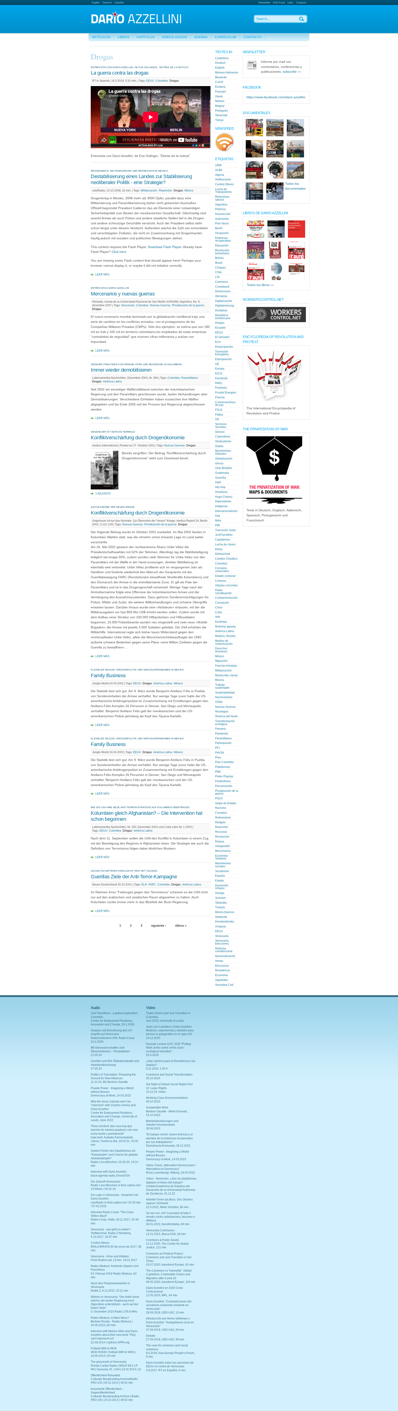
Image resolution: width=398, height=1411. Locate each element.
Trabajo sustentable (222, 686)
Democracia (222, 291)
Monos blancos (224, 912)
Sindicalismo (223, 441)
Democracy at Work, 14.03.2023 (111, 1095)
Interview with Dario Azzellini (108, 1171)
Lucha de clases (225, 544)
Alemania (221, 296)
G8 (217, 419)
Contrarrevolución (226, 597)
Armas (219, 961)
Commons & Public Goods (162, 1240)
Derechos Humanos (221, 650)
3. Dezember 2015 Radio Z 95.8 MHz (114, 1311)
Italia (218, 520)
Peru (218, 757)
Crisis (218, 607)
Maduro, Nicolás (225, 636)
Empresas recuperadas (223, 239)
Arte (217, 617)
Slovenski (221, 115)
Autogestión (222, 846)
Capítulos (145, 37)
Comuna (220, 580)
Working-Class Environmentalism (167, 1097)
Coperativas (222, 436)
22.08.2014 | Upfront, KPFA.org (110, 1342)
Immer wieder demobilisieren (121, 370)
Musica (219, 680)
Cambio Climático (226, 558)
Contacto (301, 2)
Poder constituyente (223, 592)
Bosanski (221, 77)
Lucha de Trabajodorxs (223, 191)
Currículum (225, 37)
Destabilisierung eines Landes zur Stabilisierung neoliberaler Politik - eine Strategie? (141, 179)
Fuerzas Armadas (226, 665)
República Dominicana (222, 317)
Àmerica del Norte (226, 716)
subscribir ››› (292, 71)
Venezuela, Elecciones (222, 942)
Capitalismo (222, 539)
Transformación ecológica (225, 723)
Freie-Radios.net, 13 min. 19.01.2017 (114, 1260)
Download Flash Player (164, 247)
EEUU (150, 80)
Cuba (218, 612)
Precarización (223, 786)
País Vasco (222, 223)
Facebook (221, 378)
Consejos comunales (222, 569)
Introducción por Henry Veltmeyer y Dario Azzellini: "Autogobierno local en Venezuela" (170, 1322)
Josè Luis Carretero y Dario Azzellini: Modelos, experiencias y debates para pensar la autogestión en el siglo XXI (170, 1030)
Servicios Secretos (221, 425)
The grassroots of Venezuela (108, 1361)
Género (220, 432)
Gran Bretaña (223, 468)
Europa (219, 368)
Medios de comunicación (224, 642)
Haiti (218, 482)
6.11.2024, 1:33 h (157, 1068)
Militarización (149, 190)
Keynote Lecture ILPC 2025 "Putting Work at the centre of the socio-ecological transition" (168, 1048)
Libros (123, 37)
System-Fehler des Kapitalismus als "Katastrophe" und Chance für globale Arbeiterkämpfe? (114, 1154)
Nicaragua (221, 711)
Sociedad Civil (224, 984)
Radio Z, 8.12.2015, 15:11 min (109, 1290)
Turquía (220, 907)
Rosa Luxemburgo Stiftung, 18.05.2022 (170, 1172)
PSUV (219, 798)
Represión (165, 190)
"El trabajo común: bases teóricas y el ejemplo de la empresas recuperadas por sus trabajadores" (169, 1138)
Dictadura (221, 310)
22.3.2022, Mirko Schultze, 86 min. (167, 1207)
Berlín (218, 228)
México (188, 190)
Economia (221, 975)
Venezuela (128, 305)
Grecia (219, 463)
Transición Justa (225, 530)
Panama (220, 728)
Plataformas (222, 767)
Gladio (219, 446)
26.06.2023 (153, 1128)
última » (181, 925)
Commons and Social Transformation (169, 1074)
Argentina (221, 204)
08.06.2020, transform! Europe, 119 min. (171, 1282)
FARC (152, 884)
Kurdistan (221, 621)
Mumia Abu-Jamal (226, 675)
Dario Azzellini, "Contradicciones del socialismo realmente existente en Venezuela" (168, 1305)
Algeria (219, 174)
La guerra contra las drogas (120, 73)
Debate (150, 1335)
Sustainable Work (157, 1107)
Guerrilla (220, 477)
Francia (220, 397)
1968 (218, 165)
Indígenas (221, 506)
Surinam (220, 897)
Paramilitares (189, 377)
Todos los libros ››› (260, 285)
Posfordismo (223, 781)
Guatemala (222, 472)
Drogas (174, 80)
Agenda (201, 37)
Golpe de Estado (225, 803)
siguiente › (158, 925)
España (220, 875)
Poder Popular (224, 776)
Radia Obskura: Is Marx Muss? (110, 1317)
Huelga (219, 893)
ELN (144, 884)
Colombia (162, 80)
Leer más (102, 274)
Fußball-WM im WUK (104, 1348)
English (96, 2)
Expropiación (223, 359)
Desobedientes (224, 921)
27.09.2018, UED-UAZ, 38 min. (165, 1339)
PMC (218, 771)
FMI (217, 525)
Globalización (223, 458)
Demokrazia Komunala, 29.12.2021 (168, 1145)
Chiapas (220, 267)
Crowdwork (222, 286)
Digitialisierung (224, 305)
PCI (217, 747)
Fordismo (221, 387)
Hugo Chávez (223, 496)
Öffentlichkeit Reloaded (105, 1375)
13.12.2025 (153, 1038)
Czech (219, 82)
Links (290, 2)
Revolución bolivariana (222, 252)
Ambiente (221, 917)
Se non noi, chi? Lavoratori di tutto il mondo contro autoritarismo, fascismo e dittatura (170, 1217)
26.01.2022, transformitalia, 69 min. (168, 1224)
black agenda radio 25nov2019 (110, 1175)
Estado (219, 880)
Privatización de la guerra (188, 305)
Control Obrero (224, 184)
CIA (217, 277)
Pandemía (221, 733)
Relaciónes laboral (222, 198)
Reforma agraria (225, 626)
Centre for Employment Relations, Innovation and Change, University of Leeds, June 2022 (114, 1116)
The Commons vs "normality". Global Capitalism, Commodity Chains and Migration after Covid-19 (169, 1274)
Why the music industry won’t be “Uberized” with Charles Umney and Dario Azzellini (113, 1105)
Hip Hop (220, 487)
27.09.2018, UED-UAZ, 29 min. (165, 1329)
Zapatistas (221, 980)
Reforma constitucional (223, 950)
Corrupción (222, 602)
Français (220, 91)
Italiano (219, 101)
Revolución (222, 836)
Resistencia (222, 970)
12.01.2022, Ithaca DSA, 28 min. (166, 1234)
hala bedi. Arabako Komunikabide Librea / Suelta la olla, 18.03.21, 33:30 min (114, 1141)
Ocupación (222, 233)
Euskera (220, 86)
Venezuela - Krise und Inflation (110, 1256)
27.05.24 (96, 1068)
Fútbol (219, 414)
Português (221, 110)
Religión (220, 822)
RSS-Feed (279, 2)
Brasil (218, 262)
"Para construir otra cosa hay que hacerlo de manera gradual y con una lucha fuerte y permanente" (114, 1130)
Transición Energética (222, 353)
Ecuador (220, 327)
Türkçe (219, 120)
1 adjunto (103, 493)
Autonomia (222, 218)
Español (119, 2)
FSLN (218, 409)
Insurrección (223, 214)
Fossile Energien (225, 392)
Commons (221, 281)
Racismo (220, 808)
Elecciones (222, 965)
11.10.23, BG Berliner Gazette (109, 1082)
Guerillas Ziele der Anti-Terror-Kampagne (134, 876)
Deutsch (107, 2)
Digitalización (223, 301)
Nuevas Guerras (160, 305)
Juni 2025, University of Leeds (165, 1020)
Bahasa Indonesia (226, 72)
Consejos (221, 812)
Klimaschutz (222, 553)
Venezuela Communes (160, 1230)
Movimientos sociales (223, 865)
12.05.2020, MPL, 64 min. (162, 1295)
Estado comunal (225, 576)
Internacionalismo (226, 511)
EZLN (218, 373)
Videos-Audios (174, 37)
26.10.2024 (153, 1078)
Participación (223, 743)
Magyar (220, 105)
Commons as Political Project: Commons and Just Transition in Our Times (169, 1257)
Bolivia (219, 258)
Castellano (222, 58)
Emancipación (224, 346)
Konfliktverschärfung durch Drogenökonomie (138, 437)
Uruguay (220, 926)
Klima (218, 549)
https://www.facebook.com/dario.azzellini (275, 97)
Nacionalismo (223, 697)
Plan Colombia (224, 762)
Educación (221, 245)
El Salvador (222, 337)
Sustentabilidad (225, 692)
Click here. (119, 252)
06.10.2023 (153, 1101)
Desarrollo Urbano (221, 887)
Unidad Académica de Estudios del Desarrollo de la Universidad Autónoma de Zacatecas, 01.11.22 (170, 1190)
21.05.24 (96, 1055)
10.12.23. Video (156, 1091)
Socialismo (222, 871)
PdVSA (219, 752)
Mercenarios (223, 851)
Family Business (108, 675)
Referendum (223, 817)
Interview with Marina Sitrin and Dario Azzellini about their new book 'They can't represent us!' (114, 1335)
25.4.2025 (152, 1055)
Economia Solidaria (221, 857)
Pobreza (220, 209)
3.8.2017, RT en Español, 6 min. (166, 1370)
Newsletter (264, 2)
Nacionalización (225, 956)
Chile (218, 272)
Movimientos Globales (223, 452)
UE (217, 364)
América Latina (112, 381)
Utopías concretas (226, 585)
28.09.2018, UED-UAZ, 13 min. (165, 1312)
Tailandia (221, 902)
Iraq (217, 515)
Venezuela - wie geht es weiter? (111, 1229)
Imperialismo (223, 501)
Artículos (101, 37)
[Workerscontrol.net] (276, 321)
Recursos (221, 831)
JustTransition (224, 534)
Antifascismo (223, 179)
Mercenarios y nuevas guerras (123, 294)
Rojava (219, 841)
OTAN (218, 702)
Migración (221, 660)
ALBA (218, 170)
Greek (219, 96)
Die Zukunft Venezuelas (105, 1181)
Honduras (221, 492)
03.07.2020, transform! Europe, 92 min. (170, 1264)
